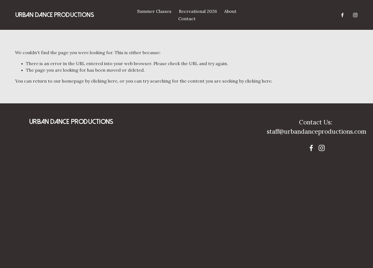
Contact (187, 18)
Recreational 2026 (198, 11)
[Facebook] (342, 15)
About (230, 11)
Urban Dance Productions (54, 14)
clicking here (104, 81)
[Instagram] (355, 15)
